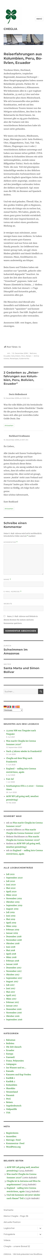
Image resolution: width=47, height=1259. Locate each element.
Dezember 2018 (13, 936)
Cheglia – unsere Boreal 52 (17, 1246)
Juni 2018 (10, 947)
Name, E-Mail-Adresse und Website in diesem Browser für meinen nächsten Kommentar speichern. (21, 619)
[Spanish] (18, 706)
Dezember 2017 (13, 967)
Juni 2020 (11, 884)
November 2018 (14, 940)
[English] (8, 706)
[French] (15, 706)
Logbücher (9, 1228)
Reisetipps (14, 358)
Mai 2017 (10, 992)
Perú (23, 356)
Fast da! (10, 779)
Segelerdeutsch (13, 1105)
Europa (9, 1054)
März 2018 (11, 957)
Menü (39, 19)
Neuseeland (12, 1092)
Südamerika (24, 358)
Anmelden (11, 1136)
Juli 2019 (10, 912)
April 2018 (11, 954)
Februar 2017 (12, 1002)
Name (7, 579)
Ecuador (7, 356)
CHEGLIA (10, 29)
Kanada (10, 1071)
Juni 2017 (10, 988)
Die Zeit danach (14, 1047)
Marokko (10, 1088)
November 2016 (14, 1012)
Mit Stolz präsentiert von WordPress (27, 1254)
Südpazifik (11, 1109)
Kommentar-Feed (15, 1143)
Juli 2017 (10, 985)
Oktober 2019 (13, 902)
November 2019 (14, 898)
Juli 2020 (10, 881)
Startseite (8, 1210)
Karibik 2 (10, 1081)
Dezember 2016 (14, 1009)
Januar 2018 (12, 964)
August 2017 (12, 981)
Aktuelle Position (12, 1222)
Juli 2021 (10, 874)
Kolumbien (16, 356)
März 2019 (11, 926)
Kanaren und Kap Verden (18, 1074)
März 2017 (11, 999)
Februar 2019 (12, 929)
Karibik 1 (10, 1078)
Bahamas (10, 1040)
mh (8, 353)
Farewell (10, 1057)
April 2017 (11, 995)
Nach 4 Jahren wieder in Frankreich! (24, 751)
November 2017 (14, 971)
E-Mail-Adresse (12, 592)
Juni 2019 (10, 916)
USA (8, 1112)
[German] (5, 706)
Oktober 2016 (13, 1016)
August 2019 (12, 909)
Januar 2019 (12, 933)
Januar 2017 (12, 1005)
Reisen (28, 356)
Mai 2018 (10, 950)
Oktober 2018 (12, 943)
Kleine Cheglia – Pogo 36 (16, 1216)
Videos (7, 1240)
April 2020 (11, 891)
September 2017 (14, 978)
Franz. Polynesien (15, 1060)
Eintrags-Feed (13, 1140)
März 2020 (11, 895)
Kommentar (11, 542)
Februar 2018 (12, 960)
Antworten (9, 425)
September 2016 (14, 1019)
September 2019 (14, 905)
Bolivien (33, 353)
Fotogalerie (9, 1234)
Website (8, 604)
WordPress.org (13, 1147)
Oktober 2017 (12, 974)
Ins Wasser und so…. (16, 1067)
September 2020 (14, 877)
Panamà (10, 1095)
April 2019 (11, 922)
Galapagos (11, 1064)
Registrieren (12, 1133)
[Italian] (11, 706)
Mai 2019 (10, 919)
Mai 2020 (10, 888)
